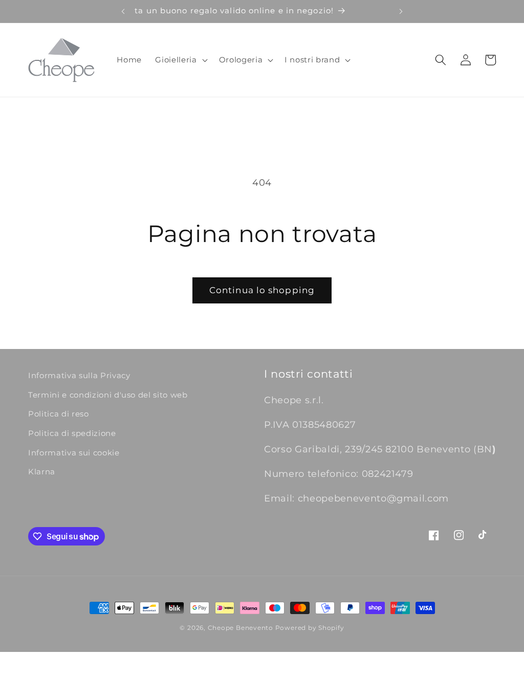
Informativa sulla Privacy (79, 375)
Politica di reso (58, 414)
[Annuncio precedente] (123, 11)
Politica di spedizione (72, 433)
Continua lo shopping (262, 290)
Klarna (41, 471)
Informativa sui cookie (74, 452)
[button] (180, 60)
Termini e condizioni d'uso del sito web (108, 395)
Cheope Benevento (240, 627)
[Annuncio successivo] (401, 11)
